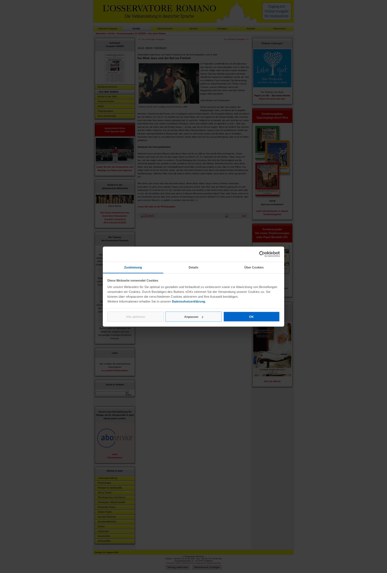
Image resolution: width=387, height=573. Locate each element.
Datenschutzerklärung (188, 301)
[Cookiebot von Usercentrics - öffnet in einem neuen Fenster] (262, 254)
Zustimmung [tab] (133, 267)
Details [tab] (194, 267)
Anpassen (191, 316)
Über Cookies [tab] (254, 267)
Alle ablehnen (135, 316)
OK (251, 316)
